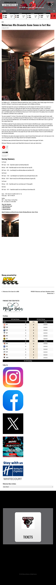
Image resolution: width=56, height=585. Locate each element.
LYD (7, 355)
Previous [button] (1, 16)
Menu (4, 11)
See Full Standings (28, 361)
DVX (7, 346)
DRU (7, 336)
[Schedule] (54, 16)
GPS (7, 352)
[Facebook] (50, 11)
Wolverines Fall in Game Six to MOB (11, 291)
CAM (7, 327)
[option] (8, 16)
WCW (7, 357)
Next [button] (52, 16)
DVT (7, 333)
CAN (7, 330)
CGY (7, 324)
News (3, 22)
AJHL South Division (15, 319)
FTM (7, 349)
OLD (7, 338)
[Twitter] (52, 11)
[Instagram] (48, 11)
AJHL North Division (41, 319)
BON (7, 343)
